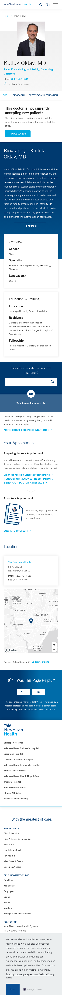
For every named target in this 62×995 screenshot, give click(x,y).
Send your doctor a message (24, 482)
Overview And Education (43, 95)
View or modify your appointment (27, 475)
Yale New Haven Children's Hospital (21, 748)
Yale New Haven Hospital (20, 562)
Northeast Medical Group (16, 798)
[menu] (55, 5)
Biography (19, 95)
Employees (9, 891)
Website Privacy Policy (39, 969)
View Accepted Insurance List (31, 403)
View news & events (13, 861)
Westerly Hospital (12, 781)
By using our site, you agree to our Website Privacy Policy (30, 976)
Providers (8, 880)
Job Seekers (9, 885)
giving (7, 896)
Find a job (9, 844)
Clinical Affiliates (12, 793)
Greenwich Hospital (13, 753)
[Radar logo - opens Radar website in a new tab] (11, 650)
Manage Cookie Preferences (17, 913)
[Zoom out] (54, 649)
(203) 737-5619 (20, 79)
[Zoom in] (54, 644)
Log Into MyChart (16, 530)
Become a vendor (12, 866)
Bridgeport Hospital (13, 742)
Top (5, 95)
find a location (11, 833)
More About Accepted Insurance (26, 430)
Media (7, 902)
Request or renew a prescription (27, 478)
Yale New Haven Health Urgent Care (21, 776)
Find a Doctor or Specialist (17, 838)
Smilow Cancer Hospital (15, 770)
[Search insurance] (53, 382)
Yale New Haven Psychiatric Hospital (22, 765)
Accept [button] (13, 989)
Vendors (8, 908)
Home (7, 16)
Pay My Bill (9, 855)
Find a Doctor (18, 133)
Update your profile (41, 661)
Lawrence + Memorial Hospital (19, 759)
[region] (31, 621)
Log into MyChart (12, 850)
